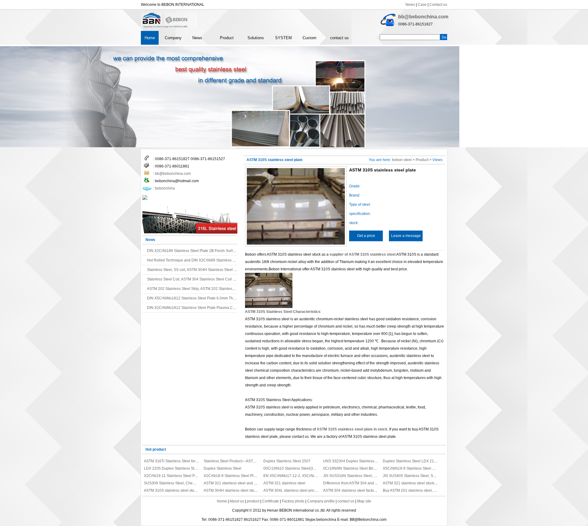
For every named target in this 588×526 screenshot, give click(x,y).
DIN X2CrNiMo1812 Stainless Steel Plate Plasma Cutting (194, 308)
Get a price (366, 236)
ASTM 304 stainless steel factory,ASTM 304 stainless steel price (376, 490)
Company (173, 38)
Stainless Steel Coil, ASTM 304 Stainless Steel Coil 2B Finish (197, 279)
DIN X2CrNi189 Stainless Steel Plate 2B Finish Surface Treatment (201, 251)
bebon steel (402, 160)
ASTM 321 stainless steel (284, 483)
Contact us (438, 4)
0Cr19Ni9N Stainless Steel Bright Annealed (359, 468)
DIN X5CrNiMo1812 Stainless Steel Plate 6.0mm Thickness (196, 298)
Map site (364, 501)
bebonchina (165, 188)
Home (150, 38)
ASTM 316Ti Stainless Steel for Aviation (176, 461)
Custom (309, 38)
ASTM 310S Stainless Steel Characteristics (282, 312)
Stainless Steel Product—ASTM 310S (235, 461)
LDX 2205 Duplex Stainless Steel (171, 468)
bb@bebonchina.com (423, 16)
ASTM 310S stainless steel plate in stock (352, 429)
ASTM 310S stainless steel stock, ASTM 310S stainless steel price (198, 490)
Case (422, 4)
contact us (339, 38)
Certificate (270, 501)
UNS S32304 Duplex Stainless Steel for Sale (360, 461)
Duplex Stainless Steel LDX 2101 (410, 461)
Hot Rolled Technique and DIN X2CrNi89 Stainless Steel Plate (199, 260)
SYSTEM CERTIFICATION (288, 40)
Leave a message (406, 236)
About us (236, 501)
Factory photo (293, 501)
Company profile (321, 501)
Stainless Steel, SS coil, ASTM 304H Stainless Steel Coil (193, 270)
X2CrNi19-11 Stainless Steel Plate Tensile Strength (186, 476)
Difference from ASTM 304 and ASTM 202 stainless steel (370, 483)
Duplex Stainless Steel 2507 (287, 461)
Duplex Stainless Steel (222, 468)
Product (227, 38)
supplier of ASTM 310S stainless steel (362, 254)
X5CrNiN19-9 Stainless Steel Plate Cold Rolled (422, 468)
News (410, 4)
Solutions (255, 38)
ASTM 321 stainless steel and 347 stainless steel (244, 483)
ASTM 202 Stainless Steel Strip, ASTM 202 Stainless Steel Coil (199, 289)
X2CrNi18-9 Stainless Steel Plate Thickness (240, 476)
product (253, 501)
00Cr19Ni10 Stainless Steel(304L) (292, 468)
